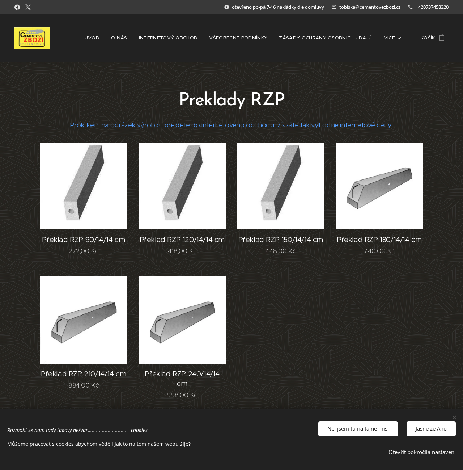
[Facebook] (17, 7)
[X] (28, 7)
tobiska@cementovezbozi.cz (369, 7)
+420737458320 (432, 7)
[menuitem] (94, 38)
